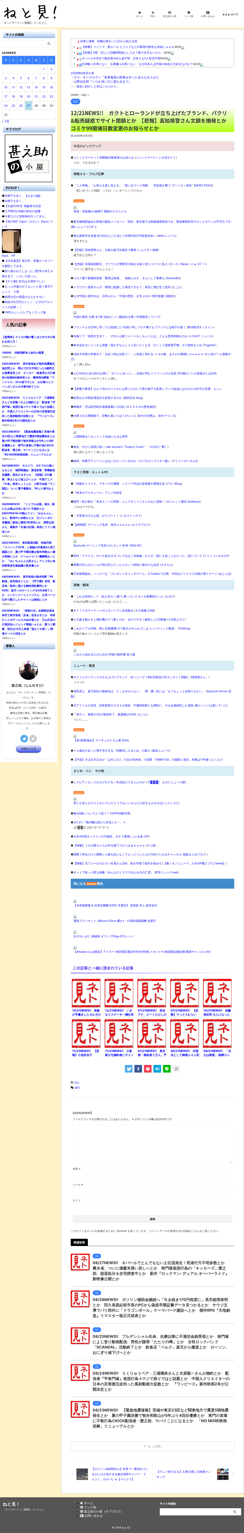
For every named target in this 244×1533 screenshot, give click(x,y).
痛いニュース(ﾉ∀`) (84, 227)
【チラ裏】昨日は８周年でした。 (26, 281)
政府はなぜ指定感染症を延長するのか (97, 398)
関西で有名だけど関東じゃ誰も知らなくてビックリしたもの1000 (115, 854)
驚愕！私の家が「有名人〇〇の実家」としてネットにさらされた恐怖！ (119, 501)
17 (5, 96)
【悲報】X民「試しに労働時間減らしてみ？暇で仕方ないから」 (123, 52)
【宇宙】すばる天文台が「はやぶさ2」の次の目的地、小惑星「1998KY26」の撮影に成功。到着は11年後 (141, 759)
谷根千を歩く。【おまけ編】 (23, 195)
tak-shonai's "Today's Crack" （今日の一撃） (137, 447)
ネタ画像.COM (144, 610)
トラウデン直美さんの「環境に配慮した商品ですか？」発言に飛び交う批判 (122, 287)
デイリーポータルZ (184, 461)
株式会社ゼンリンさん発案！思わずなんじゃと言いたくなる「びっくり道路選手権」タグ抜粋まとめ (137, 345)
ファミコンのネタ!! (216, 556)
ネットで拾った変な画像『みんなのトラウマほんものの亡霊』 (113, 872)
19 (20, 96)
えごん (176, 287)
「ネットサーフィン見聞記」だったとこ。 (24, 1509)
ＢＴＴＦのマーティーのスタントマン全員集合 (103, 610)
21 (36, 96)
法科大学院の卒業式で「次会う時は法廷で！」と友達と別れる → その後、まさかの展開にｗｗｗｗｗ (138, 354)
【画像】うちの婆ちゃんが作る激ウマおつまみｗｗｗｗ (109, 845)
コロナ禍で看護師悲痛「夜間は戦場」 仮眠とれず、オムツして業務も (119, 278)
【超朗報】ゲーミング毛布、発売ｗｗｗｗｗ (102, 524)
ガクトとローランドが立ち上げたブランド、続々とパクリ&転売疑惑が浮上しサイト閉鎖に (131, 677)
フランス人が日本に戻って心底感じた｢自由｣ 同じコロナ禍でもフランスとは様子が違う (129, 327)
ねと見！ (11, 1504)
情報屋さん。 (200, 677)
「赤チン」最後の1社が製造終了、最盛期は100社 (105, 714)
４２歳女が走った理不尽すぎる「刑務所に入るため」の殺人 (112, 750)
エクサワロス (140, 524)
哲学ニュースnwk (166, 872)
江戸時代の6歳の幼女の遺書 (23, 211)
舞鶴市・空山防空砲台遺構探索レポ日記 (99, 407)
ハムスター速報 (148, 250)
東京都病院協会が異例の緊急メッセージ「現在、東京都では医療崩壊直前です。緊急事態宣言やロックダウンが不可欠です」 (153, 221)
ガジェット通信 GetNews (183, 501)
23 (51, 96)
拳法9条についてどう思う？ (91, 813)
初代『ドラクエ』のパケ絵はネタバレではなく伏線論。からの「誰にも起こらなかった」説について (137, 556)
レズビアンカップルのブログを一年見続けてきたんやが (109, 782)
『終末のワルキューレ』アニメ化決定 (97, 492)
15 (43, 87)
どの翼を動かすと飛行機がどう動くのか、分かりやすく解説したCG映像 (119, 619)
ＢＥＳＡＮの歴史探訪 (141, 407)
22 (44, 96)
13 (28, 87)
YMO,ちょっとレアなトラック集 (25, 312)
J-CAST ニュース (200, 336)
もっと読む (155, 1446)
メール (78, 1184)
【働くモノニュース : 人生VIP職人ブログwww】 (194, 863)
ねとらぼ (224, 573)
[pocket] (148, 1069)
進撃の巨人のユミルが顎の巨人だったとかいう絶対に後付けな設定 (116, 565)
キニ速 (151, 845)
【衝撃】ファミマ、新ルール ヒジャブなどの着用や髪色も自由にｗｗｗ (128, 47)
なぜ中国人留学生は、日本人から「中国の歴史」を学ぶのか (112, 296)
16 (51, 87)
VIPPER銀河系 (120, 813)
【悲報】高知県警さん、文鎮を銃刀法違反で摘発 (104, 250)
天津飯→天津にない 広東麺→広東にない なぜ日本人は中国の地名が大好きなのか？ (137, 64)
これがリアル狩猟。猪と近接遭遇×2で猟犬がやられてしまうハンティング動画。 (125, 628)
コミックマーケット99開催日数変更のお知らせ (103, 157)
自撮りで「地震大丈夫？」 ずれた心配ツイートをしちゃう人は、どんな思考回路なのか (130, 336)
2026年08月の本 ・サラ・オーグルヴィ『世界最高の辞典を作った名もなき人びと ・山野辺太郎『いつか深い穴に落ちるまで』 (115, 77)
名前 (76, 1168)
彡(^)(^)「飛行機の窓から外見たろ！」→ (99, 822)
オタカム (166, 565)
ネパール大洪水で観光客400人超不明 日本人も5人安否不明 (121, 58)
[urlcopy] (176, 1069)
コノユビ (216, 759)
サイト (77, 1200)
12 (20, 87)
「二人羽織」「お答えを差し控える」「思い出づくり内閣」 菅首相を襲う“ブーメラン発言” (133, 185)
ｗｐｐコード (230, 14)
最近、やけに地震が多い (89, 447)
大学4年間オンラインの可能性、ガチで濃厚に (102, 836)
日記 (76, 1082)
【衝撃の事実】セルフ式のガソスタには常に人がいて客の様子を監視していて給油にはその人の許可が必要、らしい (147, 389)
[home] (33, 738)
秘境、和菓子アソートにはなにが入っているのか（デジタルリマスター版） (122, 461)
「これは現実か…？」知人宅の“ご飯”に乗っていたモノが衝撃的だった (118, 596)
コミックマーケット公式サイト (156, 157)
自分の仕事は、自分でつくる (156, 416)
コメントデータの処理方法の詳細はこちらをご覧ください (183, 1230)
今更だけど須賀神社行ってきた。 (26, 216)
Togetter (209, 345)
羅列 (77, 1087)
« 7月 (5, 121)
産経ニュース (160, 750)
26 (21, 105)
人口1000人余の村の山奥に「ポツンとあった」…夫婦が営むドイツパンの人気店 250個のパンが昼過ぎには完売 (145, 373)
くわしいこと (29, 748)
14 (36, 87)
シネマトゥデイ (131, 515)
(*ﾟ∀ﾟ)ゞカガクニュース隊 (166, 782)
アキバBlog (174, 483)
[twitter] (128, 1069)
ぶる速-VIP (141, 836)
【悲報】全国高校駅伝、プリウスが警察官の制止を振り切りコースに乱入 (120, 264)
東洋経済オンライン (200, 327)
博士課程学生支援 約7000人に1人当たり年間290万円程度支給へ (114, 236)
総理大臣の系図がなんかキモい (25, 297)
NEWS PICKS (203, 185)
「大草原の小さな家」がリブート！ (96, 515)
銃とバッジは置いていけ (211, 705)
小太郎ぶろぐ (176, 619)
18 (13, 96)
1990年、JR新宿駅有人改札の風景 (23, 352)
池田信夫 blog (133, 398)
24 (6, 105)
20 (28, 96)
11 (13, 87)
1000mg (184, 628)
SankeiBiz (173, 278)
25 (13, 105)
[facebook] (138, 1069)
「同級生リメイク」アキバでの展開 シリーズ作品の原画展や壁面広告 (119, 483)
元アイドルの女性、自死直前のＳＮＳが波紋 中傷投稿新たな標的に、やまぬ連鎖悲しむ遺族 (133, 705)
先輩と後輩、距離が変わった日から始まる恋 (108, 41)
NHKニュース (166, 236)
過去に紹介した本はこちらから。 (97, 86)
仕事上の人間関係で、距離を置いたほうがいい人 (104, 416)
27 (28, 105)
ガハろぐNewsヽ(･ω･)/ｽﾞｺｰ (187, 264)
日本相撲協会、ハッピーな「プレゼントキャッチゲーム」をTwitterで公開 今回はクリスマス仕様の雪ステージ (145, 573)
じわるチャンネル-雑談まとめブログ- (183, 854)
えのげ (169, 596)
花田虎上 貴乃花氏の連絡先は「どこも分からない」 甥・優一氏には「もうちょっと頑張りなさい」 (139, 691)
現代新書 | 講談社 (163, 296)
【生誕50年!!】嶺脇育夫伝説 (23, 206)
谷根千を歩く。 (15, 201)
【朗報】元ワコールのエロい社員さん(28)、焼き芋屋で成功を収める (117, 863)
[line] (167, 1069)
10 (5, 87)
